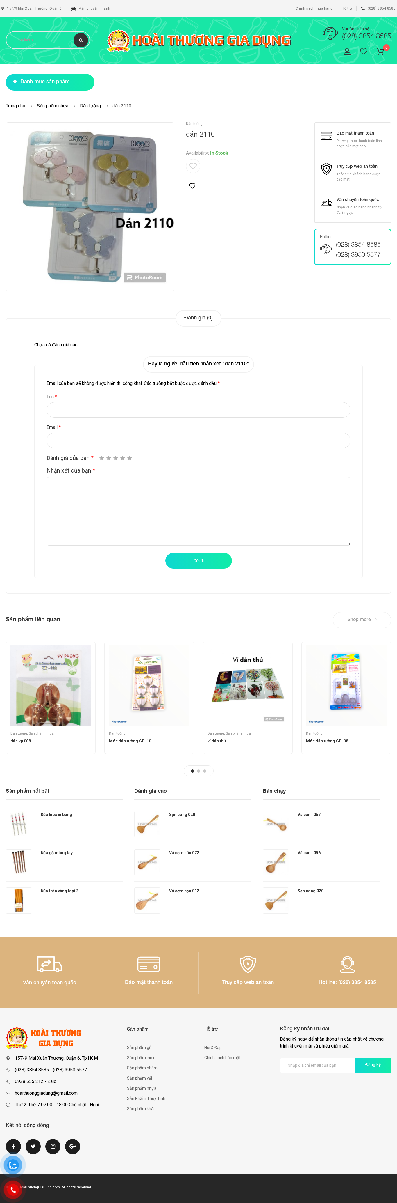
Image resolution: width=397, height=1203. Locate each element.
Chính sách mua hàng (314, 8)
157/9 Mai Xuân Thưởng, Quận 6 (34, 8)
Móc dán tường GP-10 (130, 741)
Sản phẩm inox (140, 1057)
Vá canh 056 (309, 852)
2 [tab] (198, 771)
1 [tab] (192, 771)
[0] (384, 52)
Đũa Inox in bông (56, 814)
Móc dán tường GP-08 (327, 741)
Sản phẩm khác (141, 1108)
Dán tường (90, 106)
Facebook (13, 1150)
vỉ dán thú (217, 741)
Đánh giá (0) (198, 318)
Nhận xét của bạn (71, 470)
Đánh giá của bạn (70, 457)
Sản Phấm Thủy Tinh (146, 1098)
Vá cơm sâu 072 (184, 852)
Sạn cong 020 (182, 814)
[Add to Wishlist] (193, 174)
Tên (52, 396)
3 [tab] (204, 771)
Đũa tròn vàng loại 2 (59, 891)
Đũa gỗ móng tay (57, 852)
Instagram (52, 1150)
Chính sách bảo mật (222, 1057)
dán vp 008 (20, 741)
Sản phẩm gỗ (139, 1047)
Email (54, 427)
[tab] (198, 318)
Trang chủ (15, 106)
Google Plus (72, 1150)
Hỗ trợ (347, 8)
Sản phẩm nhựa (52, 106)
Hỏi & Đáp (213, 1047)
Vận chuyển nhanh (94, 8)
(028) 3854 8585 (382, 8)
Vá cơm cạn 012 (184, 891)
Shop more (360, 620)
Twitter (33, 1150)
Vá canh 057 (309, 814)
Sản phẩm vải (139, 1078)
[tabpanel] (51, 698)
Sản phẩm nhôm (142, 1068)
